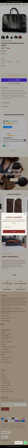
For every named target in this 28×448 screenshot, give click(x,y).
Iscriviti (14, 231)
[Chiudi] (24, 214)
